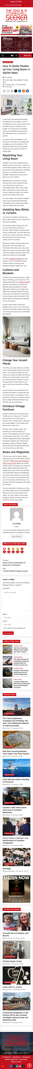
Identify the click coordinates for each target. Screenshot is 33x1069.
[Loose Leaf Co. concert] (16, 975)
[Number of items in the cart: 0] (25, 5)
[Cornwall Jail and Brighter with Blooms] (16, 922)
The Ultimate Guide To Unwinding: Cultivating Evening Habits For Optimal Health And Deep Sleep (7, 660)
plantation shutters (16, 258)
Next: (15, 570)
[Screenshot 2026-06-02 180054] (16, 44)
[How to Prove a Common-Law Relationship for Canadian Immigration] (16, 826)
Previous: (14, 562)
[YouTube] (20, 1066)
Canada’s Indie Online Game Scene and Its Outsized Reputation (7, 672)
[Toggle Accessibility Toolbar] (29, 1065)
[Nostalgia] (16, 857)
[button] (3, 55)
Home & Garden (18, 679)
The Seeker (7, 1022)
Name (5, 614)
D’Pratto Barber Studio (12, 961)
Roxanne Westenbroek (9, 871)
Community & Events (9, 928)
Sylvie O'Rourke (8, 989)
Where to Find (16, 1062)
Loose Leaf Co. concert (12, 987)
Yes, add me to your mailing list (14, 628)
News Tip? (27, 55)
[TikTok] (23, 1066)
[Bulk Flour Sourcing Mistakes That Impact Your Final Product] (16, 740)
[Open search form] (16, 55)
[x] (14, 1066)
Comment (6, 588)
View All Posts (16, 536)
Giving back (26, 1057)
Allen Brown (7, 728)
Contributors (6, 1057)
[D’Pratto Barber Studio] (16, 950)
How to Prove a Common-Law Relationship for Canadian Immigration (15, 840)
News (5, 1008)
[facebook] (11, 1066)
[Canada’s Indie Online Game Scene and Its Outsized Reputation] (16, 796)
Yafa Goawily (7, 964)
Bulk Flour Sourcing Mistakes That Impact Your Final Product (7, 649)
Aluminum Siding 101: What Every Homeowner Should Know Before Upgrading (7, 683)
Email (5, 621)
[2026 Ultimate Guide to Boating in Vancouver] (16, 768)
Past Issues (23, 1059)
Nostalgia (7, 869)
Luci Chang (8, 77)
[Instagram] (17, 1066)
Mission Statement (11, 1059)
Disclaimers (16, 1057)
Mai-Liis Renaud (8, 938)
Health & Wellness (18, 657)
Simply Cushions (24, 282)
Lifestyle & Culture (7, 62)
